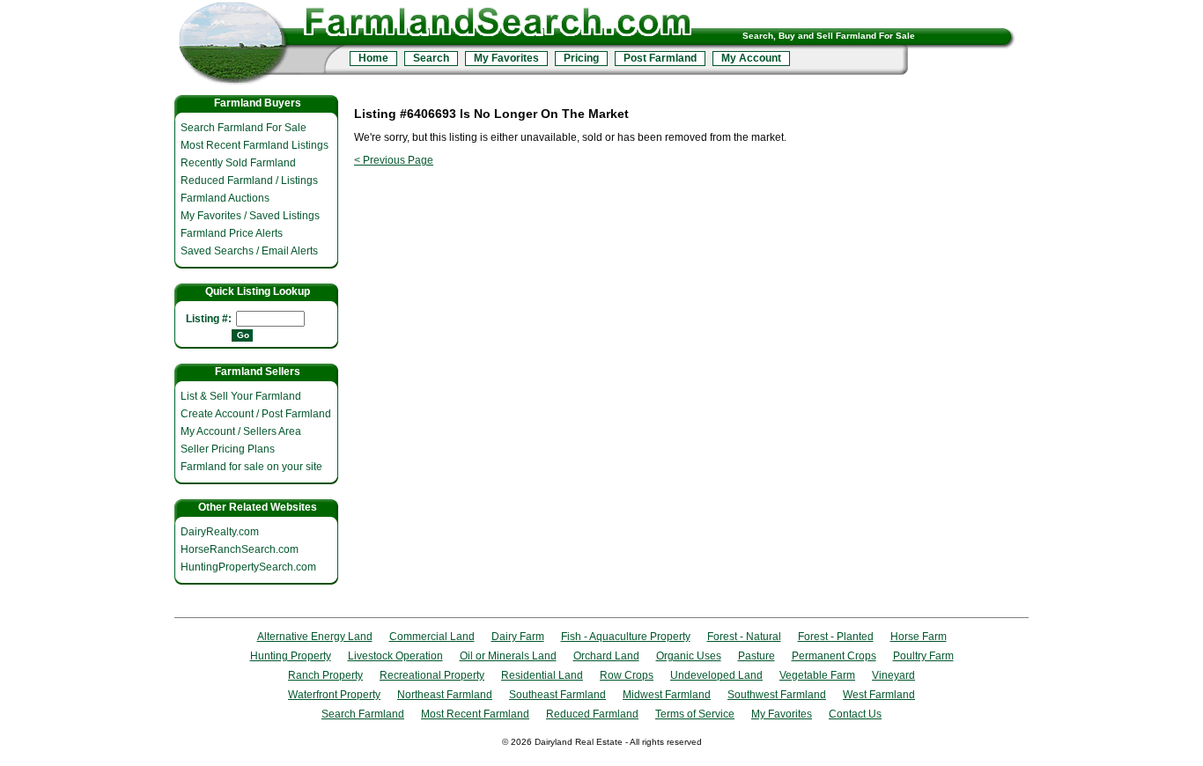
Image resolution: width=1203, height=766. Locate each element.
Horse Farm (918, 636)
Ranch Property (325, 675)
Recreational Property (432, 675)
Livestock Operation (395, 656)
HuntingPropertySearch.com (248, 567)
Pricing (581, 58)
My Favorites (506, 58)
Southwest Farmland (776, 695)
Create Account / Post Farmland (256, 414)
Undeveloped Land (716, 675)
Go (243, 335)
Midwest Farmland (667, 695)
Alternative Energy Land (315, 636)
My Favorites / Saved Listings (250, 216)
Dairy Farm (517, 636)
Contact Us (855, 714)
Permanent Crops (834, 656)
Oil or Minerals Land (508, 656)
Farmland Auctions (225, 198)
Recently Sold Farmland (238, 163)
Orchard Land (606, 656)
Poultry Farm (923, 656)
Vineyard (893, 675)
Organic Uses (688, 656)
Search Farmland (362, 714)
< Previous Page (393, 160)
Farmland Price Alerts (232, 233)
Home (373, 58)
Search (431, 58)
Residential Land (542, 675)
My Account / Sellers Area (241, 431)
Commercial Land (432, 636)
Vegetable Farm (817, 675)
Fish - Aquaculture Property (625, 636)
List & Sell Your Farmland (241, 396)
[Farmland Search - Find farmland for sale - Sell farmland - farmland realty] (260, 47)
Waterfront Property (334, 695)
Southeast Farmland (557, 695)
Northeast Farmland (444, 695)
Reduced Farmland (592, 714)
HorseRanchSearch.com (240, 549)
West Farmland (879, 695)
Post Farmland (660, 58)
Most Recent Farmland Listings (254, 145)
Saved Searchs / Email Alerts (249, 251)
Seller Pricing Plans (228, 449)
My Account (751, 58)
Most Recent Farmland (475, 714)
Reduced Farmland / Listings (249, 180)
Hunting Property (290, 656)
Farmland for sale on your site (251, 466)
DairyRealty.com (220, 532)
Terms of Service (694, 714)
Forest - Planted (836, 636)
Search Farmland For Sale (243, 128)
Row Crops (626, 675)
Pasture (756, 656)
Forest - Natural (744, 636)
